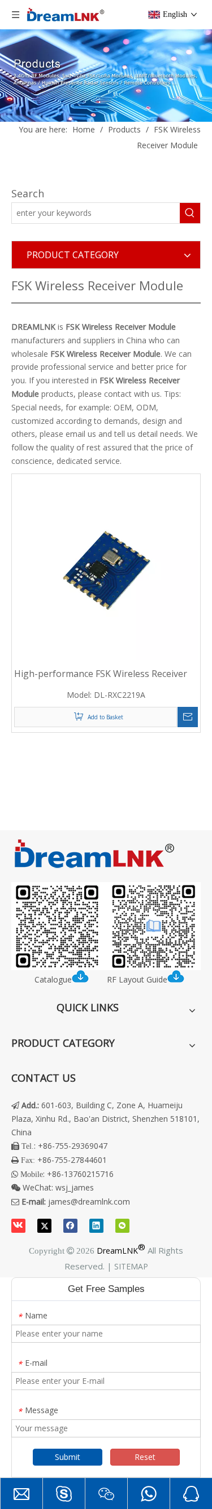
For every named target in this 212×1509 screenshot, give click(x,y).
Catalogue (53, 979)
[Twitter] (44, 1225)
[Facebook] (70, 1225)
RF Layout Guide (137, 979)
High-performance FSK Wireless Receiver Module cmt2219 (100, 673)
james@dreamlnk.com (89, 1201)
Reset (145, 1457)
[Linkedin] (96, 1225)
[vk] (18, 1225)
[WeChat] (122, 1225)
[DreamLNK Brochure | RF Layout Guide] (106, 926)
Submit (67, 1457)
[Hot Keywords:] (190, 213)
